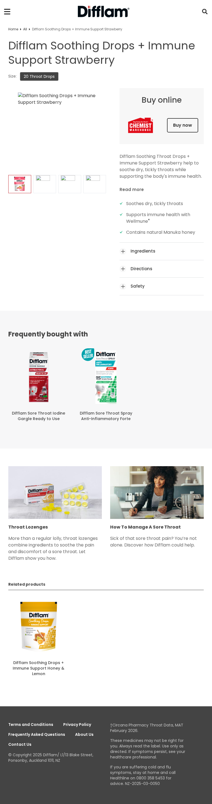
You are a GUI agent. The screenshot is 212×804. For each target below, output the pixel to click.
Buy (182, 125)
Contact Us (19, 744)
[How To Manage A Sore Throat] (157, 495)
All (25, 29)
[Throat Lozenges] (55, 495)
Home (13, 29)
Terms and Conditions (30, 724)
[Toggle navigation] (7, 11)
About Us (84, 734)
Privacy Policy (77, 724)
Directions (141, 269)
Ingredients (143, 251)
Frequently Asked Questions (36, 734)
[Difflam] (104, 11)
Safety (138, 286)
